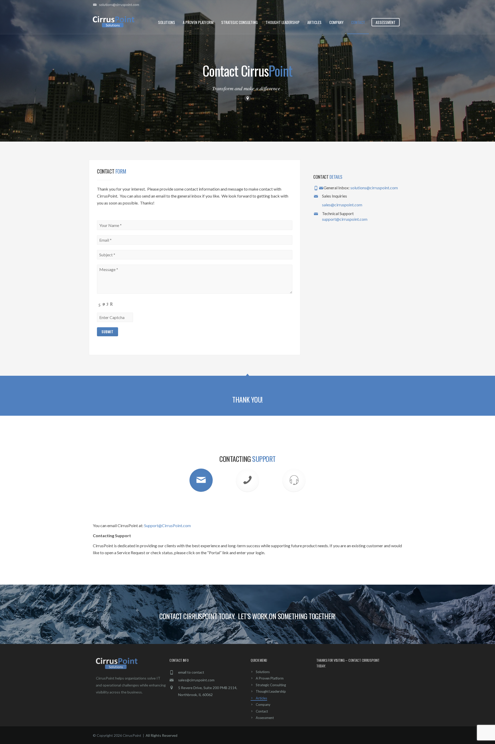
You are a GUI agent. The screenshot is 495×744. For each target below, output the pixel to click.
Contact (358, 22)
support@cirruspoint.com (344, 219)
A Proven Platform (198, 22)
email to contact (191, 672)
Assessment (385, 22)
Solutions (166, 22)
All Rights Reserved (161, 735)
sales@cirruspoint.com (342, 204)
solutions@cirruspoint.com (374, 187)
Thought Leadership (283, 22)
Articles (314, 22)
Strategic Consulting (239, 22)
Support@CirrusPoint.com (167, 525)
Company (336, 22)
